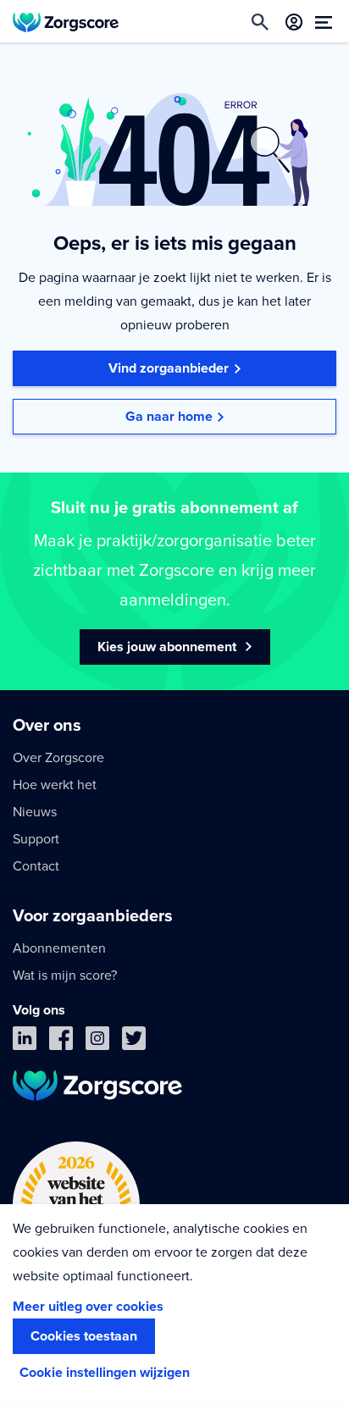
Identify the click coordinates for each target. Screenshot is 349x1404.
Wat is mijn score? (65, 975)
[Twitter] (134, 1042)
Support (36, 839)
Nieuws (35, 812)
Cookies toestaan (83, 1336)
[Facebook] (61, 1042)
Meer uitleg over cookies (88, 1306)
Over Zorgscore (58, 757)
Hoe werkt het (55, 785)
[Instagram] (97, 1042)
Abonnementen (59, 948)
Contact (36, 866)
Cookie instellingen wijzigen (104, 1372)
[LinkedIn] (24, 1042)
